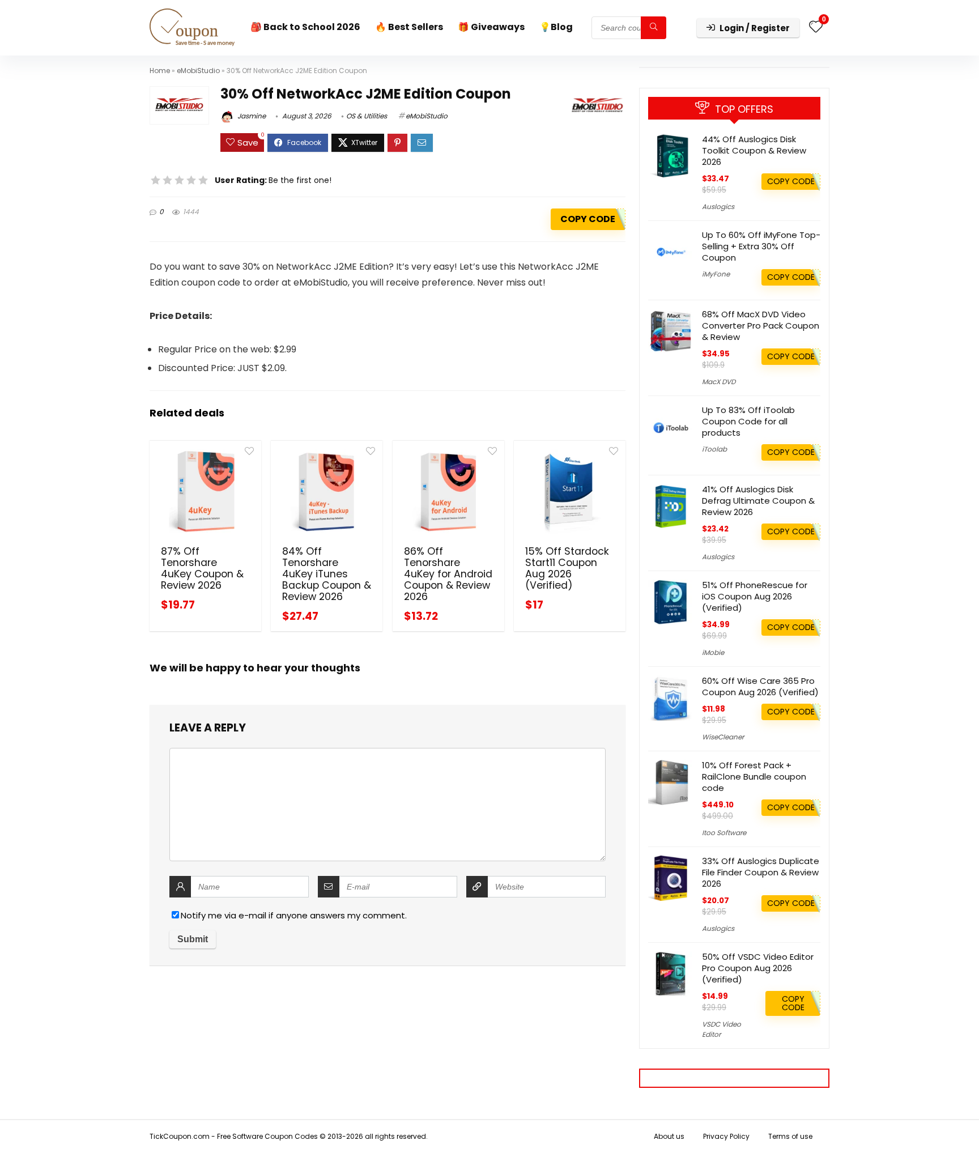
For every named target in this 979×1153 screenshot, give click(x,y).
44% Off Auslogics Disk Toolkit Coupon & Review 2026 (754, 150)
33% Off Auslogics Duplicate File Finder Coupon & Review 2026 (760, 872)
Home (160, 70)
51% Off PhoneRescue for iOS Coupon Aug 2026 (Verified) (754, 596)
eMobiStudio (198, 70)
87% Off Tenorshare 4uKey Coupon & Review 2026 (202, 568)
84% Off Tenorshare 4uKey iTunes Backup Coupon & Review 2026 (326, 573)
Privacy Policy (726, 1136)
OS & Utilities (366, 116)
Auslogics (718, 206)
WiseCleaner (723, 737)
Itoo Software (724, 832)
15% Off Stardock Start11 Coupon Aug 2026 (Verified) (567, 568)
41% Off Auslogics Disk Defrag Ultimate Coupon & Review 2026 (758, 500)
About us (669, 1136)
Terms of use (790, 1136)
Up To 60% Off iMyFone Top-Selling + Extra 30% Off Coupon (761, 246)
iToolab (714, 449)
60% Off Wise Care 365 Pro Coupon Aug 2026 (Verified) (760, 686)
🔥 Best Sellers (409, 26)
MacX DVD (718, 381)
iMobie (713, 652)
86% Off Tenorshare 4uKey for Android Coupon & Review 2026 (448, 573)
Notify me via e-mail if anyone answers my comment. (294, 915)
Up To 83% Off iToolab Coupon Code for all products (748, 421)
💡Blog (556, 26)
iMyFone (716, 274)
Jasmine (251, 116)
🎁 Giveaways (491, 26)
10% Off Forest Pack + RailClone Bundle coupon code (754, 776)
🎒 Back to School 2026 (305, 26)
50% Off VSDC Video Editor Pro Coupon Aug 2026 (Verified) (758, 968)
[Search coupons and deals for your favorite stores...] (653, 27)
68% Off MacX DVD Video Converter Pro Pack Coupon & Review (760, 325)
